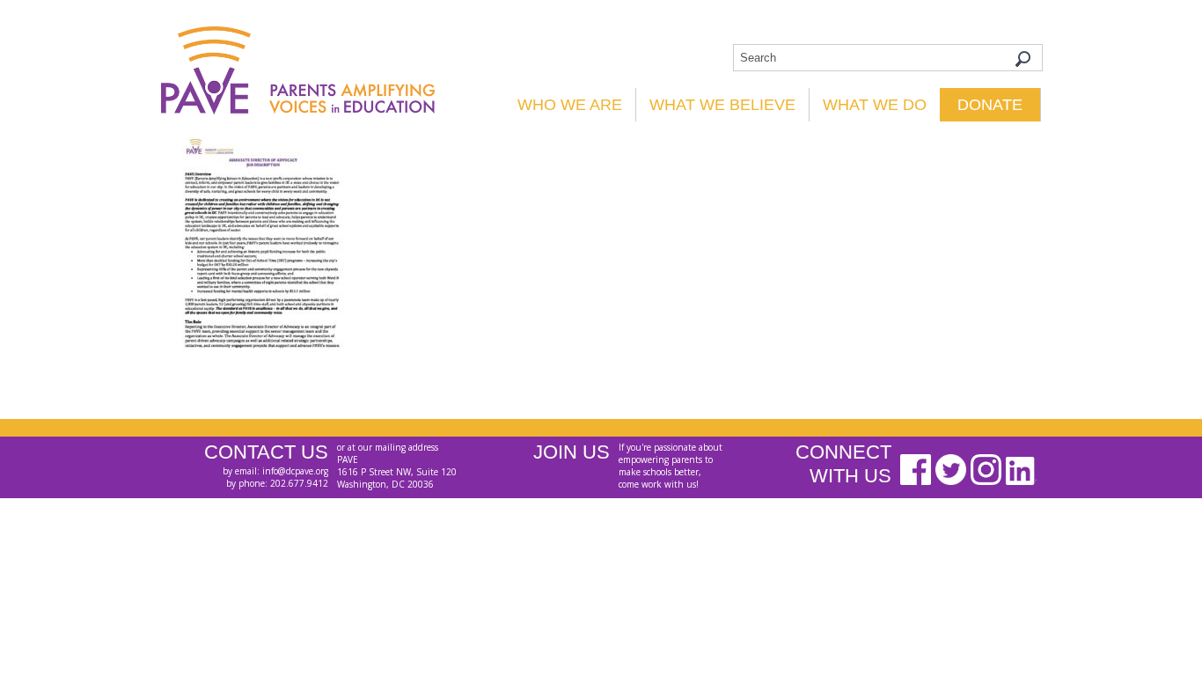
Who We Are (569, 105)
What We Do (875, 105)
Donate (989, 105)
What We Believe (722, 105)
